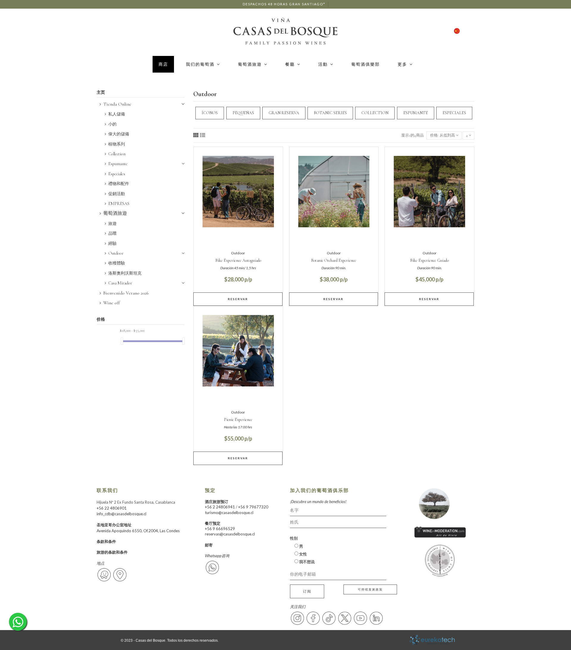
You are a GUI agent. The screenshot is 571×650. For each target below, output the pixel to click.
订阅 (307, 591)
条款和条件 (106, 541)
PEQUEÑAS (243, 112)
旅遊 (112, 223)
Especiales (116, 173)
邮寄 (209, 545)
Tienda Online (117, 104)
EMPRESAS (118, 203)
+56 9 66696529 (220, 528)
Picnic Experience (238, 419)
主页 (101, 92)
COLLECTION (374, 112)
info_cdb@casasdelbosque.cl (121, 513)
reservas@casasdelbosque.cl (230, 534)
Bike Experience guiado (429, 260)
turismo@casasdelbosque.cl (229, 512)
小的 (112, 124)
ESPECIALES (454, 112)
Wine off (111, 303)
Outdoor (115, 253)
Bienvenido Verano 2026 (126, 293)
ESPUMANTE (415, 112)
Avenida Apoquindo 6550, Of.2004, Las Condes (138, 530)
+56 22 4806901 (112, 508)
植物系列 (116, 144)
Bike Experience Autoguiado (238, 260)
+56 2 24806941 (220, 507)
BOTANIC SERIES (330, 112)
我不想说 (306, 561)
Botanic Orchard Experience (333, 260)
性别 (294, 538)
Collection (117, 153)
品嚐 (112, 233)
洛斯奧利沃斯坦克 (125, 273)
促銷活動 (116, 193)
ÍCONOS (210, 112)
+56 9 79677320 (253, 507)
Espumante (118, 163)
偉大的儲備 (118, 134)
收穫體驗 (116, 263)
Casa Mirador (120, 283)
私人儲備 (116, 114)
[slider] (122, 341)
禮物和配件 (118, 183)
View (238, 299)
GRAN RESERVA (284, 112)
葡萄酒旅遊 (115, 213)
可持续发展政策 (370, 589)
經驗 (112, 243)
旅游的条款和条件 (112, 552)
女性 (302, 554)
